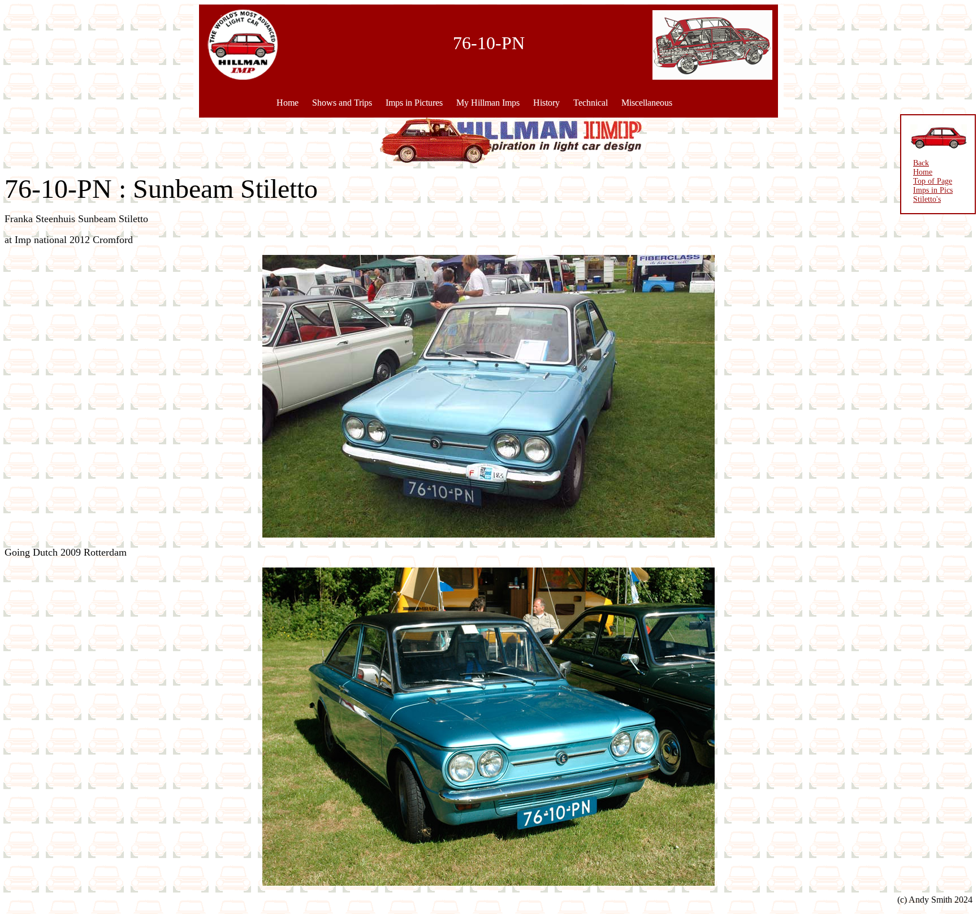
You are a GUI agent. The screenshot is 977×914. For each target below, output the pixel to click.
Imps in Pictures (414, 102)
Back (921, 163)
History (546, 102)
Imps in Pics (933, 190)
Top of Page (932, 181)
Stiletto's (927, 199)
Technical (590, 102)
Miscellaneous (646, 102)
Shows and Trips (342, 102)
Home (287, 102)
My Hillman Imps (488, 102)
